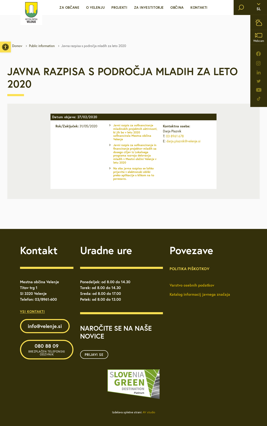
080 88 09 (46, 349)
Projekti (119, 7)
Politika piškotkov (189, 268)
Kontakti (199, 7)
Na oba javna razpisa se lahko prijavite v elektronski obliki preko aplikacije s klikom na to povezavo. (133, 173)
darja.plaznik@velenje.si (183, 141)
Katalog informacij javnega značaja (200, 294)
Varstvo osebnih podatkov (192, 285)
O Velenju (95, 7)
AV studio (149, 412)
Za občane (69, 7)
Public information (42, 46)
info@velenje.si (45, 326)
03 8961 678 (175, 136)
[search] (241, 7)
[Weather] (258, 22)
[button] (5, 47)
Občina (177, 7)
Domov (17, 46)
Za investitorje (149, 7)
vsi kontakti (32, 311)
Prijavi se (94, 354)
